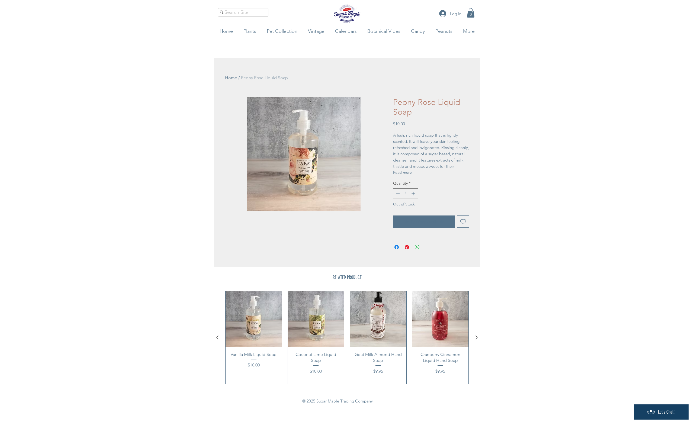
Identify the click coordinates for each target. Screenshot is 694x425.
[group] (347, 338)
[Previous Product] (217, 337)
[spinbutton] (405, 193)
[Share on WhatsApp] (417, 247)
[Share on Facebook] (396, 247)
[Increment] (413, 193)
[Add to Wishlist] (463, 221)
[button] (471, 13)
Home (231, 77)
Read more (402, 172)
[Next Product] (476, 337)
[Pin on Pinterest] (407, 247)
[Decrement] (397, 193)
